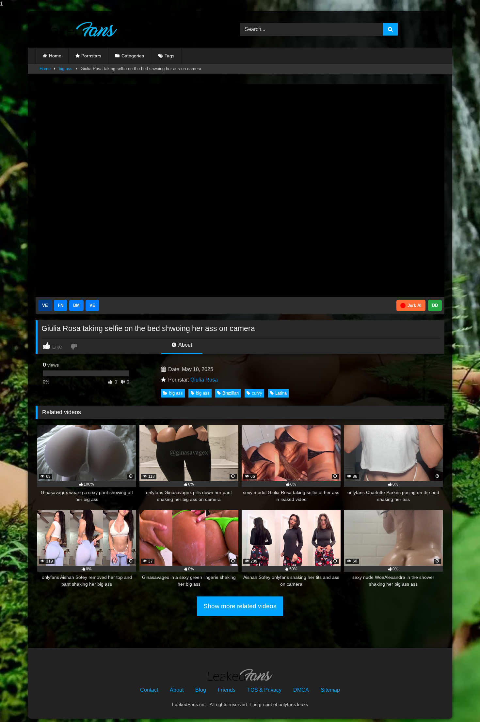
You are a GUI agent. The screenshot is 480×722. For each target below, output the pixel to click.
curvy (257, 393)
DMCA (301, 690)
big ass (65, 68)
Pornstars (91, 55)
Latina (281, 393)
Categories (132, 55)
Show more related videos (240, 606)
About (184, 345)
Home (55, 55)
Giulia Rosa (204, 380)
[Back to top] (460, 704)
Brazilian (230, 393)
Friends (226, 690)
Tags (169, 55)
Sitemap (330, 690)
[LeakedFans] (76, 29)
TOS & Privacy (264, 690)
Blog (200, 690)
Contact (149, 690)
